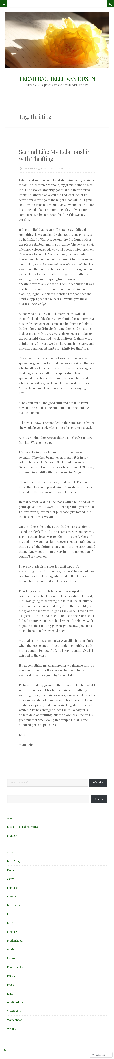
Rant (10, 993)
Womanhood (14, 1020)
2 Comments (61, 168)
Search (99, 799)
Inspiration (14, 905)
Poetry (11, 976)
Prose (10, 984)
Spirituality (14, 1011)
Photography (15, 967)
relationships (15, 1002)
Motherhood (15, 940)
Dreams (12, 870)
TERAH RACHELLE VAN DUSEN (57, 78)
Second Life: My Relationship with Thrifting (55, 155)
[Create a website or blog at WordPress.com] (5, 1049)
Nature (11, 958)
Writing (11, 1029)
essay (10, 879)
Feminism (13, 887)
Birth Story (14, 861)
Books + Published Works (22, 827)
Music (10, 949)
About (10, 818)
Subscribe (98, 782)
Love (10, 914)
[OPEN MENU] (3, 3)
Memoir (12, 835)
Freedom (12, 896)
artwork (12, 852)
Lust (10, 923)
